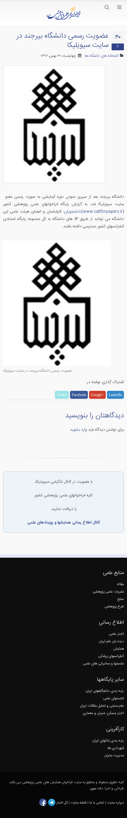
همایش (118, 649)
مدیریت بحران (114, 755)
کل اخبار (62, 802)
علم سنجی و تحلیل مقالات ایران (102, 706)
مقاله (120, 584)
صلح (120, 599)
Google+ (97, 395)
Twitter (62, 395)
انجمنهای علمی (113, 698)
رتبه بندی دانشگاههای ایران (104, 691)
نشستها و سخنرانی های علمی (103, 664)
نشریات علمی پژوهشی (108, 592)
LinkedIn (115, 395)
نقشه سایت (79, 802)
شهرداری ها (116, 748)
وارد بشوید (78, 429)
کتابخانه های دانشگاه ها (101, 56)
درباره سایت (115, 802)
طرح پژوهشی (114, 606)
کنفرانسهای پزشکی (111, 656)
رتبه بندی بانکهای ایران (108, 741)
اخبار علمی (116, 634)
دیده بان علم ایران (111, 641)
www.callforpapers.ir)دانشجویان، (93, 211)
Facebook (79, 395)
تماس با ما (96, 802)
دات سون (96, 788)
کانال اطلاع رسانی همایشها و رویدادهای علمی (63, 522)
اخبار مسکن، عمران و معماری (103, 713)
